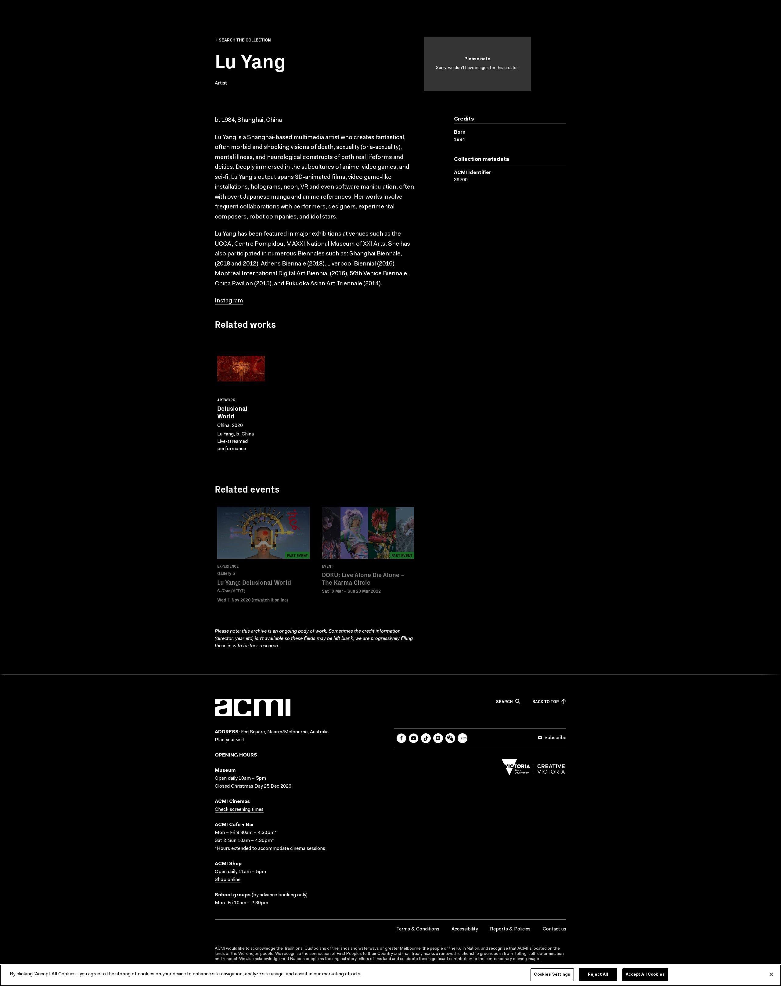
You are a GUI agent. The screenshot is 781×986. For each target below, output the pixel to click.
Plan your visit (229, 740)
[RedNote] (462, 738)
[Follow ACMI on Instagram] (438, 738)
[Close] (771, 974)
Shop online (227, 879)
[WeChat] (450, 738)
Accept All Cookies (645, 975)
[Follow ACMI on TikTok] (426, 738)
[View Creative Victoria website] (533, 768)
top (545, 701)
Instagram (229, 301)
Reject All (598, 975)
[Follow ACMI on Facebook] (401, 738)
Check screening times (239, 809)
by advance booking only (279, 895)
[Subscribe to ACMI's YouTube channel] (414, 738)
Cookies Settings (552, 975)
